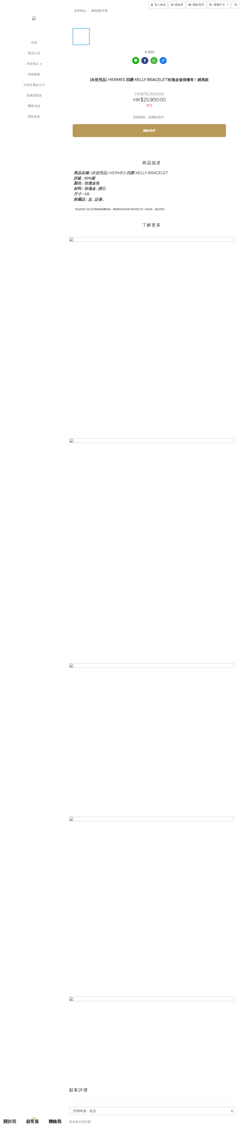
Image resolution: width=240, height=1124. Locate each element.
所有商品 (32, 63)
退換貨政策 (34, 95)
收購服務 (34, 74)
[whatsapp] (154, 60)
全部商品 (80, 10)
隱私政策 (34, 116)
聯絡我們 (149, 130)
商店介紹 (34, 53)
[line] (135, 60)
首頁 (34, 42)
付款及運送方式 (34, 85)
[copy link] (163, 60)
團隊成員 (34, 106)
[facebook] (144, 60)
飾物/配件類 (99, 10)
